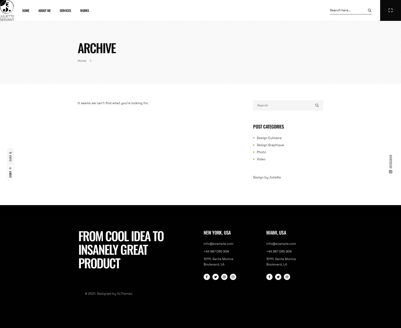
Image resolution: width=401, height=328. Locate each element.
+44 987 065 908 (216, 251)
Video (261, 159)
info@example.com (218, 244)
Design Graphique (270, 145)
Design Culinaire (269, 138)
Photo (261, 152)
